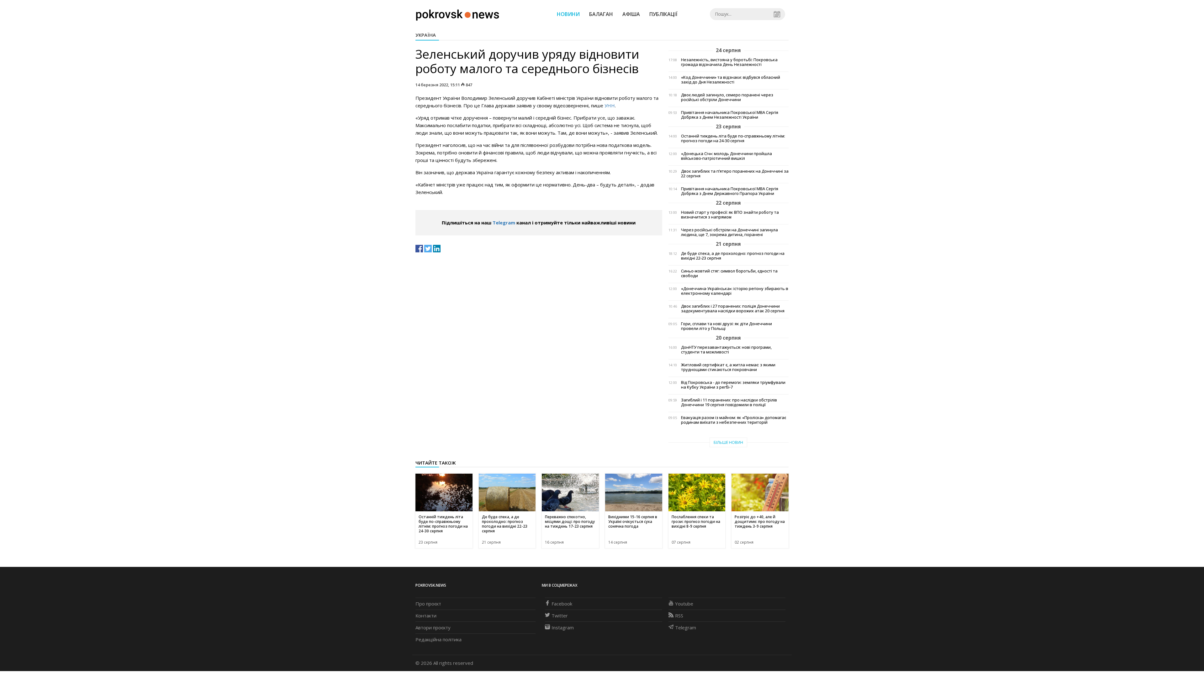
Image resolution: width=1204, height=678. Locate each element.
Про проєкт (428, 603)
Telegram (504, 222)
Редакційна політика (438, 639)
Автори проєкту (433, 627)
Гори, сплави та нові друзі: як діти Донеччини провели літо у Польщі (726, 326)
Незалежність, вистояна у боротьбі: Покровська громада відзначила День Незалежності (729, 62)
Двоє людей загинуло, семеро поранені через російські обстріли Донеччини (727, 97)
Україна (425, 35)
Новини (568, 14)
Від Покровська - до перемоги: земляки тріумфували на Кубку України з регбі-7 (733, 385)
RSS (679, 615)
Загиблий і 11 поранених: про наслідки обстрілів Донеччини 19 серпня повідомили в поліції (729, 402)
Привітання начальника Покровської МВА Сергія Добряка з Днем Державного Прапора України (729, 191)
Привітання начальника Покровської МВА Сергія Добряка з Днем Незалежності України (729, 115)
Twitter (560, 615)
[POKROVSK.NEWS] (457, 13)
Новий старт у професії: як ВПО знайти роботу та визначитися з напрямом (730, 214)
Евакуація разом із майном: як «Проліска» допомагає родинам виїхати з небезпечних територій (733, 420)
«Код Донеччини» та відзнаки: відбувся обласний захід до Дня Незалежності (730, 79)
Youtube (684, 603)
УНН (610, 105)
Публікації (663, 14)
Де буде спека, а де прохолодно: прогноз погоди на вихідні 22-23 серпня (732, 256)
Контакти (425, 615)
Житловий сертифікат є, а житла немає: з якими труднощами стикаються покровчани (728, 367)
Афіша (631, 14)
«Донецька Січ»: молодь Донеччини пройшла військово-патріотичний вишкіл (726, 156)
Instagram (563, 627)
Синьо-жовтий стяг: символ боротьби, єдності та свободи (729, 273)
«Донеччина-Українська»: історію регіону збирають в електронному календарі (734, 291)
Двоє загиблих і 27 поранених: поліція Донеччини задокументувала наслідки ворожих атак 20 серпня (732, 308)
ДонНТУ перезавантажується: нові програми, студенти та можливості (726, 349)
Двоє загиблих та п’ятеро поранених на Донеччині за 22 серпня (735, 173)
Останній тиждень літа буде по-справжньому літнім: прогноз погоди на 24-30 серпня (733, 138)
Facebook (562, 603)
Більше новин (728, 442)
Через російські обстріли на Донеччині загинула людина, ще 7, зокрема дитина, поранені (729, 232)
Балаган (601, 14)
